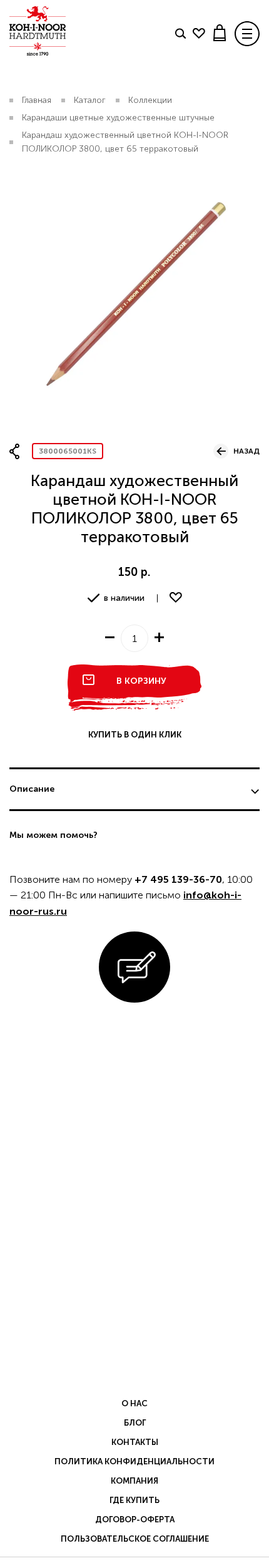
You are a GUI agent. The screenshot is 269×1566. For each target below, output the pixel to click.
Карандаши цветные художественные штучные (118, 117)
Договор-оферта (135, 1519)
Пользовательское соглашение (135, 1539)
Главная (36, 100)
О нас (134, 1403)
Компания (134, 1481)
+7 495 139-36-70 (178, 879)
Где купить (134, 1500)
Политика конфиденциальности (134, 1461)
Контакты (134, 1442)
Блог (135, 1422)
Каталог (90, 100)
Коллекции (150, 100)
